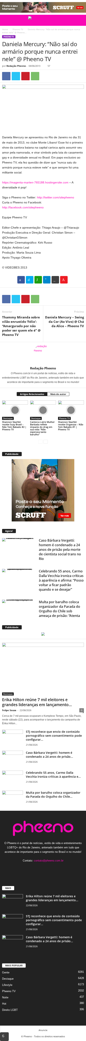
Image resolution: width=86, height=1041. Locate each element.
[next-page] (45, 441)
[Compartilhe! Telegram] (47, 279)
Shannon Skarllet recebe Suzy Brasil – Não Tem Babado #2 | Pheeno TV (14, 425)
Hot (4, 1003)
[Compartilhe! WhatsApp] (38, 279)
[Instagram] (39, 868)
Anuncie (43, 1030)
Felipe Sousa (9, 710)
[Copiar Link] (55, 279)
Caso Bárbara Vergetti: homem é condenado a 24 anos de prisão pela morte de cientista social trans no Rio (60, 549)
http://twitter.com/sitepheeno (55, 197)
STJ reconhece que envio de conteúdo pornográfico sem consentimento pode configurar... (54, 735)
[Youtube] (56, 868)
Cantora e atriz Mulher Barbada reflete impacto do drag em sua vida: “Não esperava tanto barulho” (42, 428)
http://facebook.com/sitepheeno (23, 207)
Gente (5, 972)
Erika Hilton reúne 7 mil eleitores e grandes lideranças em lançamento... (37, 702)
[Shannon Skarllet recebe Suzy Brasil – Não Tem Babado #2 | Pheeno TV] (15, 410)
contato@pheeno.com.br (48, 860)
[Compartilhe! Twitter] (29, 279)
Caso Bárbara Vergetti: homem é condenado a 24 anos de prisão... (49, 755)
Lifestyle (7, 985)
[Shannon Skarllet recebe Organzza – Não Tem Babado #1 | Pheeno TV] (71, 410)
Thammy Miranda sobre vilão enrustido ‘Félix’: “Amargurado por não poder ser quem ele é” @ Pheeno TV (21, 326)
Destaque (8, 418)
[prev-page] (40, 441)
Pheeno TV (18, 29)
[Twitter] (16, 76)
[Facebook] (6, 76)
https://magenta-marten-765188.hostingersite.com (35, 182)
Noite (5, 997)
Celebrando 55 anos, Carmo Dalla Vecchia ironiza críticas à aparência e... (53, 775)
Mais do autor (58, 394)
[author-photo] (43, 354)
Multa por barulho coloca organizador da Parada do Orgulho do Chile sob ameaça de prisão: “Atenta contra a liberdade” (59, 611)
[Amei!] (64, 279)
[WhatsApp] (35, 76)
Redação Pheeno (16, 65)
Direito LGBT (10, 1009)
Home (5, 29)
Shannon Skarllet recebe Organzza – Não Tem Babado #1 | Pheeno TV (70, 425)
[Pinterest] (25, 76)
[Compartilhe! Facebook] (21, 279)
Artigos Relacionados (32, 394)
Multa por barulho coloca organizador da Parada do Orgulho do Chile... (53, 794)
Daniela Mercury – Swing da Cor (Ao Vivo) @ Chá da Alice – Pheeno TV (64, 321)
